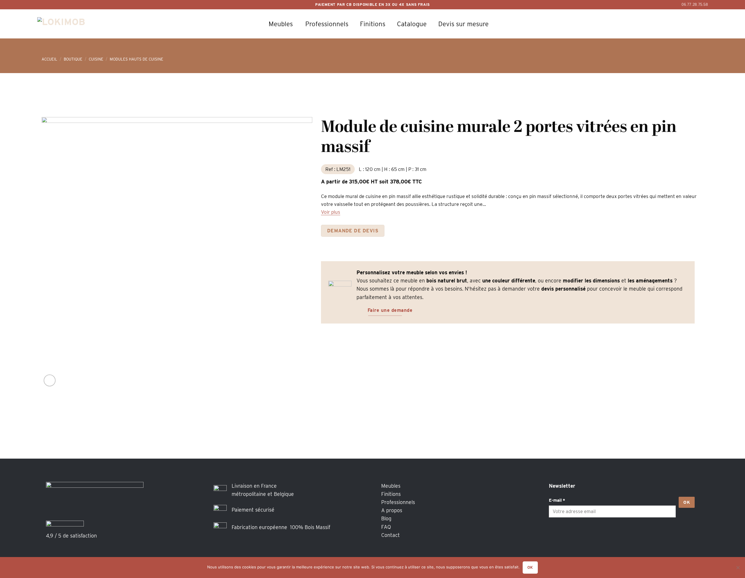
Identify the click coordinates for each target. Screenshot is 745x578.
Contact (390, 535)
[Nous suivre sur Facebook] (555, 535)
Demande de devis (353, 231)
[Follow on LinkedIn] (580, 535)
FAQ (386, 527)
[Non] (738, 569)
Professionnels (326, 24)
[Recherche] (654, 24)
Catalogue (412, 24)
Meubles (281, 24)
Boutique (73, 59)
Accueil (49, 59)
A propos (391, 510)
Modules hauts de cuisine (136, 59)
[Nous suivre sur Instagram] (567, 535)
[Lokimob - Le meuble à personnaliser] (67, 23)
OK (686, 502)
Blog (386, 518)
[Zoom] (50, 380)
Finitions (372, 24)
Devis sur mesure (463, 24)
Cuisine (96, 59)
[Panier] (670, 24)
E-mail (557, 500)
